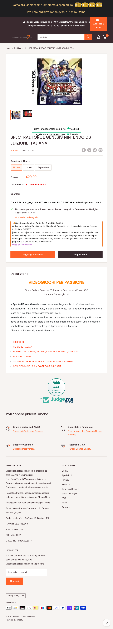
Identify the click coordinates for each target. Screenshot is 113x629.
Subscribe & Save (98, 26)
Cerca (65, 471)
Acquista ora (80, 254)
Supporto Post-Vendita (23, 449)
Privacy (65, 480)
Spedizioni (67, 475)
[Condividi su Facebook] (84, 150)
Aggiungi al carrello (33, 254)
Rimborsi (66, 484)
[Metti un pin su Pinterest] (89, 150)
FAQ (64, 498)
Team (64, 502)
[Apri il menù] (7, 37)
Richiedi (14, 581)
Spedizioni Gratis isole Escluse (28, 431)
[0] (105, 37)
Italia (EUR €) (13, 596)
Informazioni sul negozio (26, 217)
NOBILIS (14, 150)
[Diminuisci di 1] (29, 194)
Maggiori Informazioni (22, 244)
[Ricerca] (88, 37)
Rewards (66, 507)
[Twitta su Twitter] (95, 150)
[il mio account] (98, 37)
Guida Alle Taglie (69, 493)
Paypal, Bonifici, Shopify (79, 449)
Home (8, 48)
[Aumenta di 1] (47, 194)
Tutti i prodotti (20, 48)
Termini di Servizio (70, 489)
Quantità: (15, 194)
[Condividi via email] (100, 150)
